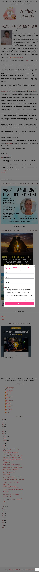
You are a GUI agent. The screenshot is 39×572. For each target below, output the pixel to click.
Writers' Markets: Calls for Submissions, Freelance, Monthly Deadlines (19, 295)
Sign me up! (19, 303)
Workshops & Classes (11, 293)
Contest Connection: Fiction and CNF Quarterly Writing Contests (18, 290)
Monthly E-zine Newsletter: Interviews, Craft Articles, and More (18, 292)
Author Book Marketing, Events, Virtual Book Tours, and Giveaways (19, 289)
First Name (7, 277)
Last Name (7, 282)
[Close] (34, 266)
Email (6, 272)
